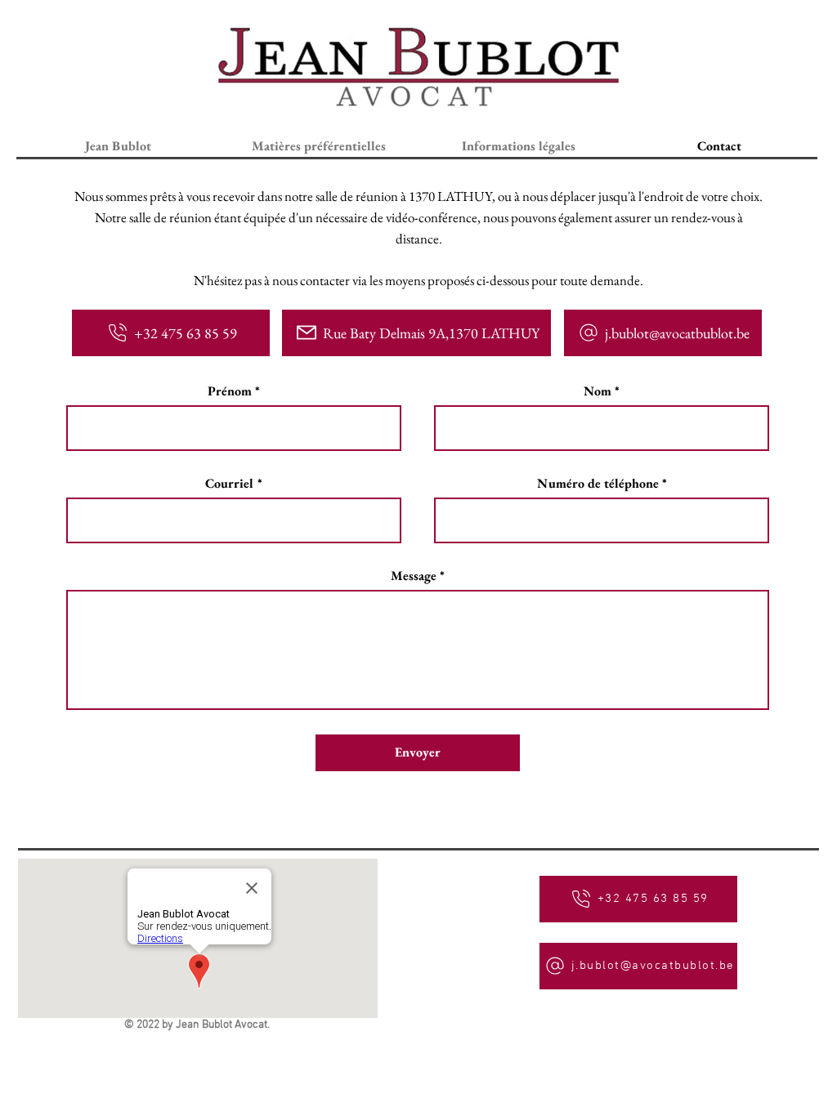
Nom (597, 391)
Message (413, 576)
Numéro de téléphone (598, 483)
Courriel (229, 483)
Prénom (230, 391)
